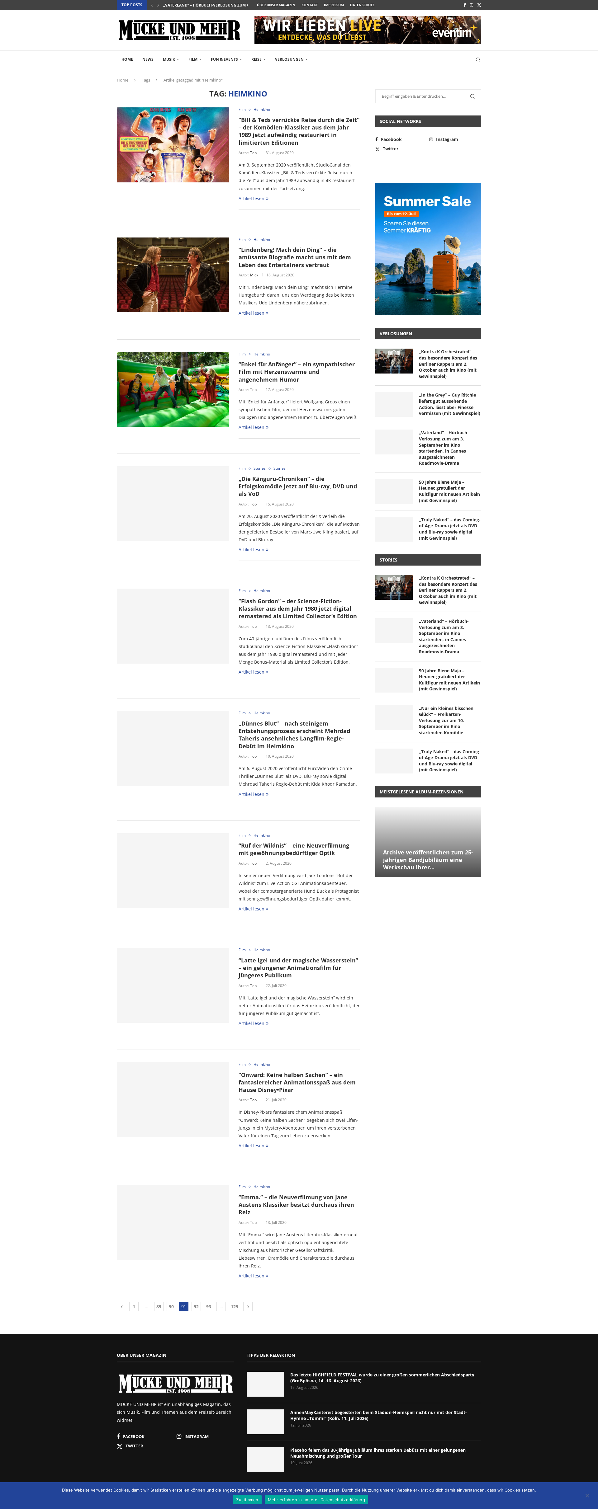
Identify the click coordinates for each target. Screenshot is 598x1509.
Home (127, 59)
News (148, 59)
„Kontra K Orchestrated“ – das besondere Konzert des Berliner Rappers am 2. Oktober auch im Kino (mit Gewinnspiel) (448, 364)
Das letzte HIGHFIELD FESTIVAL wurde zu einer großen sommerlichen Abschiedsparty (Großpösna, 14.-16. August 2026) (382, 1378)
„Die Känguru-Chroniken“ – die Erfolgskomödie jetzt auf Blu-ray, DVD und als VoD (298, 486)
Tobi (254, 152)
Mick (254, 275)
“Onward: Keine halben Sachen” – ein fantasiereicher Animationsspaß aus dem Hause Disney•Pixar (297, 1082)
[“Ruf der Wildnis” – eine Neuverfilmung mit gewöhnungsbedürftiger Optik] (173, 870)
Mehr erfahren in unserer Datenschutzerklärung (316, 1499)
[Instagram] (471, 5)
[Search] (478, 60)
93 (208, 1306)
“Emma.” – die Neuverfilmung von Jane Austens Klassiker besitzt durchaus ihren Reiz (296, 1204)
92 (196, 1306)
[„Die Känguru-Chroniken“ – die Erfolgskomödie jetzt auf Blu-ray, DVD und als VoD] (173, 503)
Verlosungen (289, 59)
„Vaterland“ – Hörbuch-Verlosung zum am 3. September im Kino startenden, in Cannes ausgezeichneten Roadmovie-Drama (444, 448)
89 (158, 1306)
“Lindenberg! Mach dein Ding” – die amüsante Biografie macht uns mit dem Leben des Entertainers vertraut (295, 257)
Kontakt (309, 4)
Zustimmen (247, 1499)
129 (234, 1306)
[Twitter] (479, 5)
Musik (169, 59)
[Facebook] (464, 5)
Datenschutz (362, 4)
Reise (256, 59)
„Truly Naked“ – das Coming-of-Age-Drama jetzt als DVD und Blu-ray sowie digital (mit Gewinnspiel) (450, 529)
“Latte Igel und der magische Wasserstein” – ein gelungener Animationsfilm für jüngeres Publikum (298, 968)
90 (171, 1306)
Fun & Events (224, 59)
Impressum (334, 4)
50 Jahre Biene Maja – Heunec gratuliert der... (210, 5)
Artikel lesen (251, 198)
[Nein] (587, 1496)
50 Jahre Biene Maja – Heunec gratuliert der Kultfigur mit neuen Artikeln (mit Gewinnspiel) (449, 491)
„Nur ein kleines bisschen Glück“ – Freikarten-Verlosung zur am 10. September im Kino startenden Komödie (446, 720)
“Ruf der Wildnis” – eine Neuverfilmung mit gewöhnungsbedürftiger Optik (294, 849)
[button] (152, 5)
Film (192, 59)
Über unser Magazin (276, 4)
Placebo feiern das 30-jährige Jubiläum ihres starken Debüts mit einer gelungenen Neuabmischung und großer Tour (378, 1453)
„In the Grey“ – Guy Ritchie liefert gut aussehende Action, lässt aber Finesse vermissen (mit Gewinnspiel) (449, 404)
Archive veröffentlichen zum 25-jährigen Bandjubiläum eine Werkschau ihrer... (428, 860)
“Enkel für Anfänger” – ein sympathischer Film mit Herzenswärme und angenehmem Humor (297, 371)
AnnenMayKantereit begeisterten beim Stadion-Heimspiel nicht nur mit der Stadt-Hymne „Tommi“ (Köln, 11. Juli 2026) (378, 1415)
